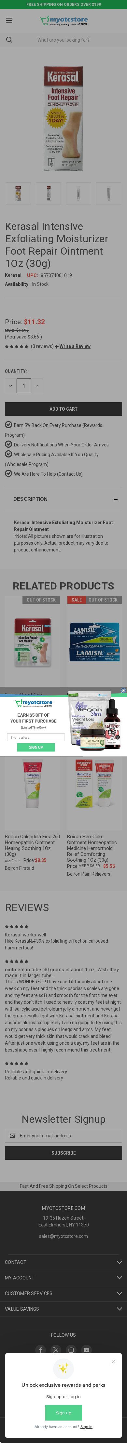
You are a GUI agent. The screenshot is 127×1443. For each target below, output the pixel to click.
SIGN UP (36, 747)
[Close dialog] (123, 690)
